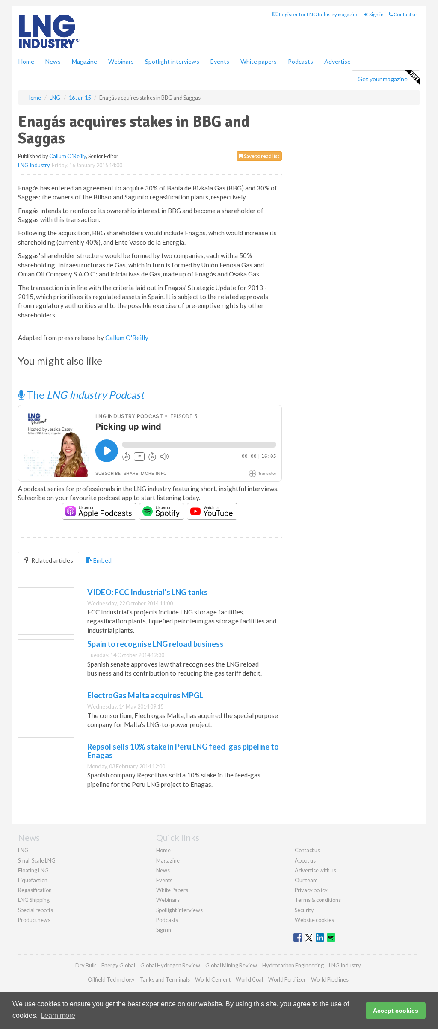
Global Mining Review (231, 965)
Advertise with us (315, 870)
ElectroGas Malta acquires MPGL (145, 695)
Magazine (84, 61)
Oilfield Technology (111, 979)
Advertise (337, 61)
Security (304, 910)
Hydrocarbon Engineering (293, 965)
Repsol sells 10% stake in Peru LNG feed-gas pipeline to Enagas (183, 751)
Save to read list (261, 156)
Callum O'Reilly (67, 156)
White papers (258, 61)
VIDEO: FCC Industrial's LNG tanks (147, 592)
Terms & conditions (318, 899)
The (84, 394)
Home (26, 61)
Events (219, 61)
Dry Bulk (85, 965)
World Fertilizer (287, 979)
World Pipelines (330, 979)
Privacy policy (311, 890)
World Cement (213, 979)
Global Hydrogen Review (170, 965)
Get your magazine (383, 79)
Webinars (121, 61)
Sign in (376, 14)
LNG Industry (34, 165)
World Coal (249, 979)
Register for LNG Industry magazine (318, 14)
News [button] (53, 61)
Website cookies (314, 919)
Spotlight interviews (172, 61)
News (163, 870)
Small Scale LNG (37, 860)
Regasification (35, 890)
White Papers (172, 890)
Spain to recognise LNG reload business (155, 644)
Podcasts (300, 61)
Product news (34, 919)
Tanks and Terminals (165, 979)
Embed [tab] (102, 560)
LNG (23, 850)
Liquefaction (32, 880)
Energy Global (118, 965)
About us (305, 860)
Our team (306, 880)
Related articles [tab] (51, 560)
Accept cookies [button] (395, 1010)
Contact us (405, 14)
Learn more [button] (58, 1015)
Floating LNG (33, 870)
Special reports (35, 910)
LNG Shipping (34, 899)
